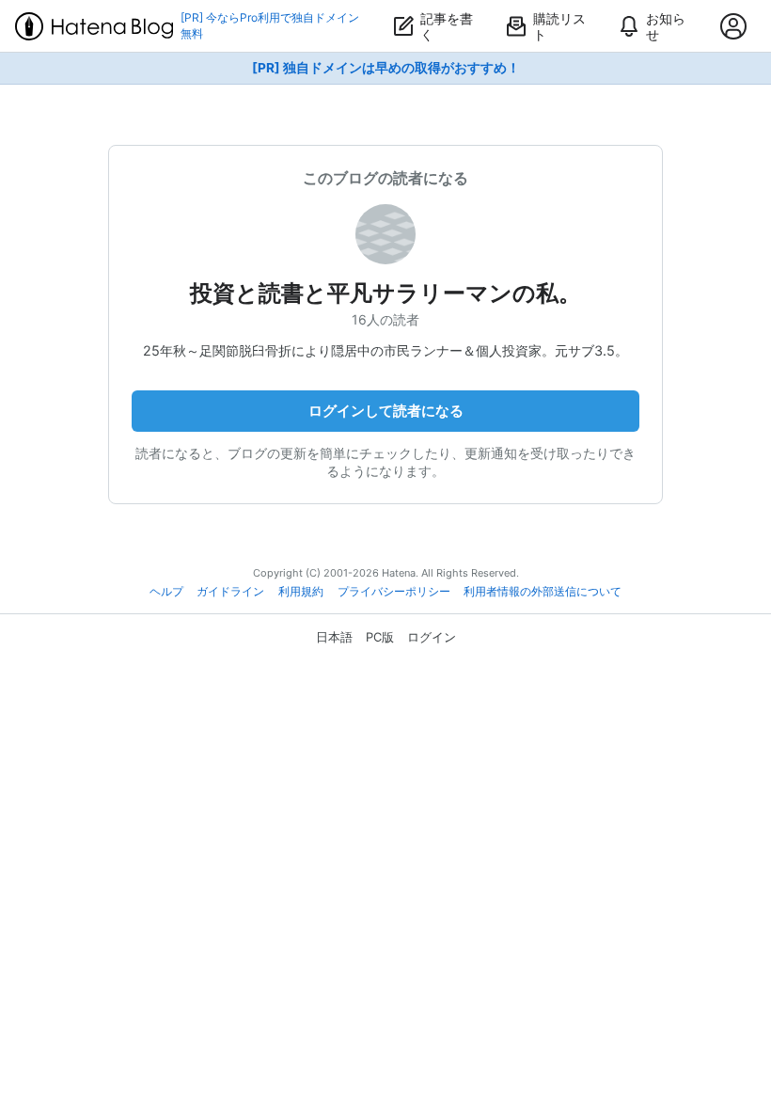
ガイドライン (230, 591)
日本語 (334, 636)
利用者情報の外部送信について (543, 591)
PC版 (380, 636)
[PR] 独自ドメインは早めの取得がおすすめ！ (386, 67)
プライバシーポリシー (394, 591)
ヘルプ (166, 591)
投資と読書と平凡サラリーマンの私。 (385, 293)
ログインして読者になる (386, 411)
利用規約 (300, 591)
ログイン (431, 636)
